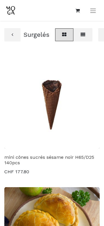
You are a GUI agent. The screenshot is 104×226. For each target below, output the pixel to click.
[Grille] (64, 34)
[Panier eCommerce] (77, 10)
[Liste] (82, 34)
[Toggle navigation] (93, 10)
